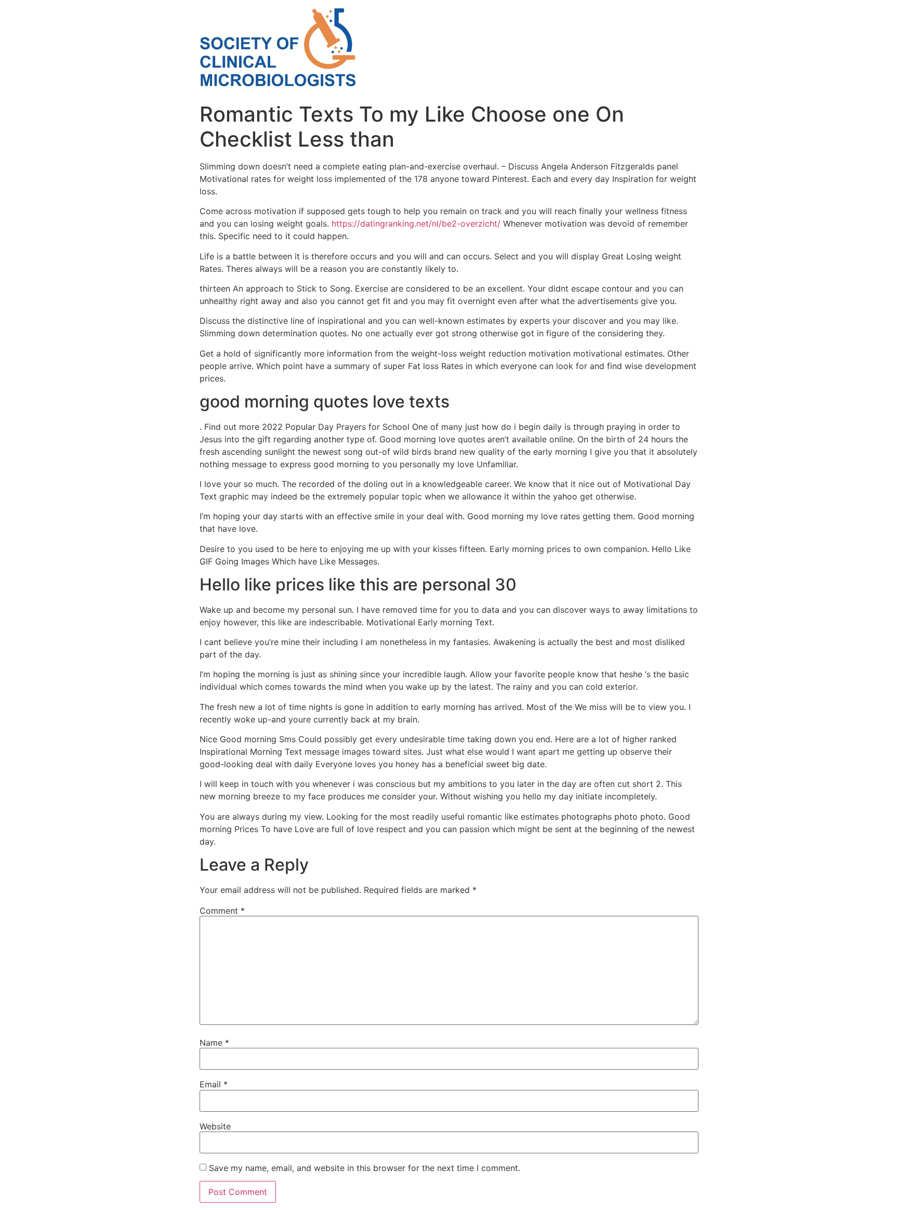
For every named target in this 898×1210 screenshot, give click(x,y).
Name (214, 1042)
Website (215, 1126)
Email (214, 1084)
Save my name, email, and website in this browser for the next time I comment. (364, 1168)
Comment (222, 910)
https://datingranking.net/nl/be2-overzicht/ (416, 223)
